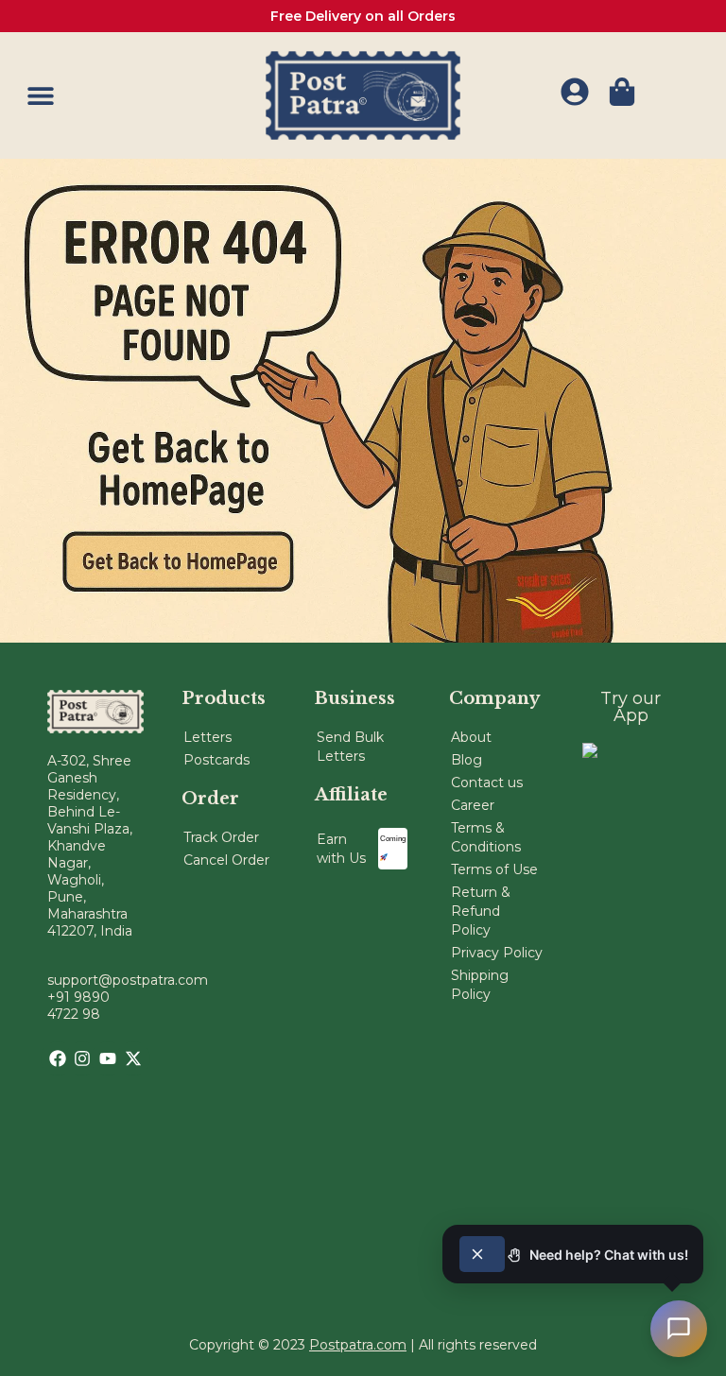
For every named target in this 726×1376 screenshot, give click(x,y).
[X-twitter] (133, 1058)
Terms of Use (494, 869)
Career (472, 805)
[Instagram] (82, 1058)
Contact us (487, 782)
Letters (207, 737)
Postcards (216, 759)
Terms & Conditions (486, 837)
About (471, 737)
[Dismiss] (482, 1254)
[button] (40, 95)
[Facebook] (58, 1058)
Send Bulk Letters (350, 747)
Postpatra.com (357, 1344)
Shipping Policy (480, 985)
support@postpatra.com (127, 980)
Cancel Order (226, 860)
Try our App (630, 707)
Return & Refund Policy (480, 911)
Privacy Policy (497, 952)
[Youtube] (108, 1058)
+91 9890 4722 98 (78, 1006)
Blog (466, 759)
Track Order (221, 837)
